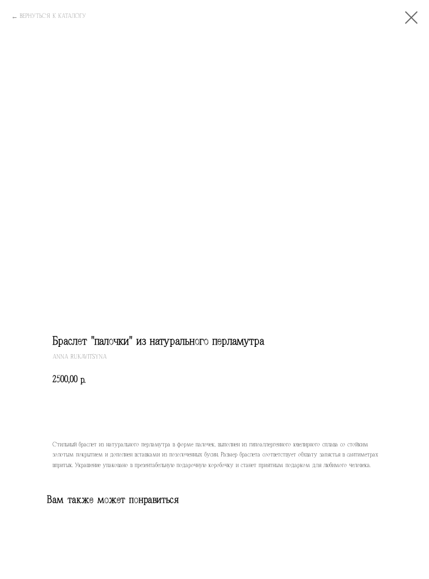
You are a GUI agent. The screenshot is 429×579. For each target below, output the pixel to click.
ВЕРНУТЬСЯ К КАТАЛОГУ (53, 16)
